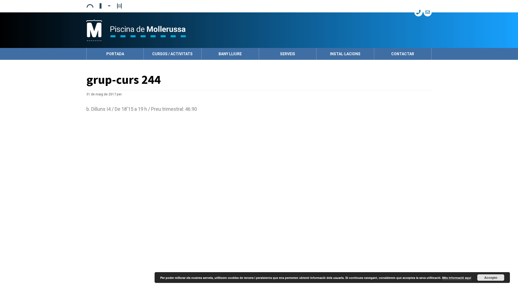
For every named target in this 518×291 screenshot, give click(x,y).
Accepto (490, 277)
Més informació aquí (456, 278)
